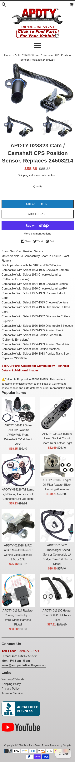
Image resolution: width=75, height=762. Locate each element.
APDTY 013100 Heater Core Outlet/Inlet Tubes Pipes (56, 615)
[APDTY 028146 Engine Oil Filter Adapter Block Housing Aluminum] (57, 465)
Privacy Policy (11, 688)
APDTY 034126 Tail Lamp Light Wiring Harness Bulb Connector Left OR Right (18, 494)
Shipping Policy (11, 684)
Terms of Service (12, 693)
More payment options (37, 233)
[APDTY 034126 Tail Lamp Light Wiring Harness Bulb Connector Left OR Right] (18, 470)
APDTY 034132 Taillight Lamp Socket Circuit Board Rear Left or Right (57, 438)
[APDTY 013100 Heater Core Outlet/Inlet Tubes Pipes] (57, 590)
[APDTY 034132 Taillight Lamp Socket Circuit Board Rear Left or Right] (57, 413)
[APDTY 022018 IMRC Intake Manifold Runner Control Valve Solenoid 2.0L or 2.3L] (18, 525)
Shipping (23, 175)
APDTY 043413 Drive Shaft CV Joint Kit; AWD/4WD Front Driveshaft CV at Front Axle (18, 435)
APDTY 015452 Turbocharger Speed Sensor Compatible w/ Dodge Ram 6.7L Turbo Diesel (57, 554)
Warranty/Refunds (13, 679)
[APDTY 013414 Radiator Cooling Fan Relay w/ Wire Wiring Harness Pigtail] (18, 590)
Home (8, 55)
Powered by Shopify (60, 745)
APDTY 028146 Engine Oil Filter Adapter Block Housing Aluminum (57, 484)
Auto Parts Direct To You (36, 745)
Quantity (37, 186)
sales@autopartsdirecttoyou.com (24, 665)
